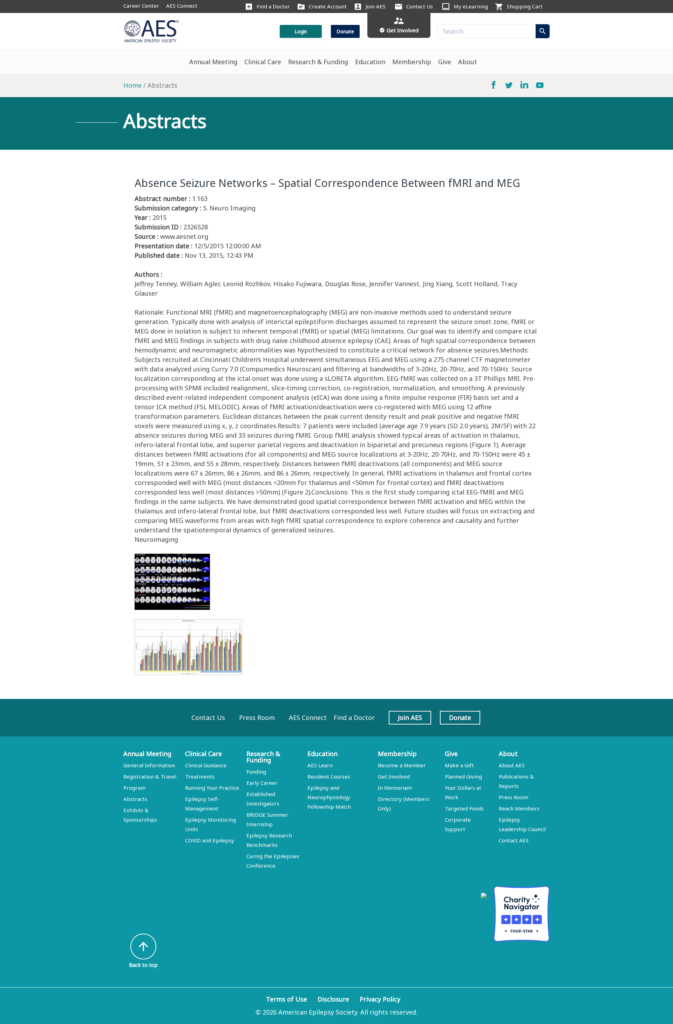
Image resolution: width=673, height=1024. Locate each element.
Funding (256, 771)
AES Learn (320, 765)
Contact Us (419, 6)
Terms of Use (286, 999)
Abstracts (135, 798)
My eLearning (471, 6)
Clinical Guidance (205, 765)
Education (370, 62)
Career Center (141, 5)
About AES (512, 765)
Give (444, 62)
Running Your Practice (212, 787)
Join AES (376, 6)
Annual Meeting (213, 62)
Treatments (200, 776)
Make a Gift (459, 765)
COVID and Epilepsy (209, 840)
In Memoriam (395, 787)
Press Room (257, 717)
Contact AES (514, 840)
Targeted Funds (464, 808)
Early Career (262, 782)
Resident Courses (328, 776)
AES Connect (181, 5)
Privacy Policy (380, 999)
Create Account (328, 6)
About (467, 62)
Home (132, 85)
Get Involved (394, 776)
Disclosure (333, 999)
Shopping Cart (525, 6)
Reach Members (519, 808)
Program (134, 787)
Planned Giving (463, 776)
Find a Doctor (273, 6)
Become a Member (402, 765)
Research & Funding (318, 62)
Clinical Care (262, 62)
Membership (411, 62)
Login (300, 31)
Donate (345, 31)
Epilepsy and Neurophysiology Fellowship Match (329, 797)
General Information (149, 765)
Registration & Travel (149, 776)
